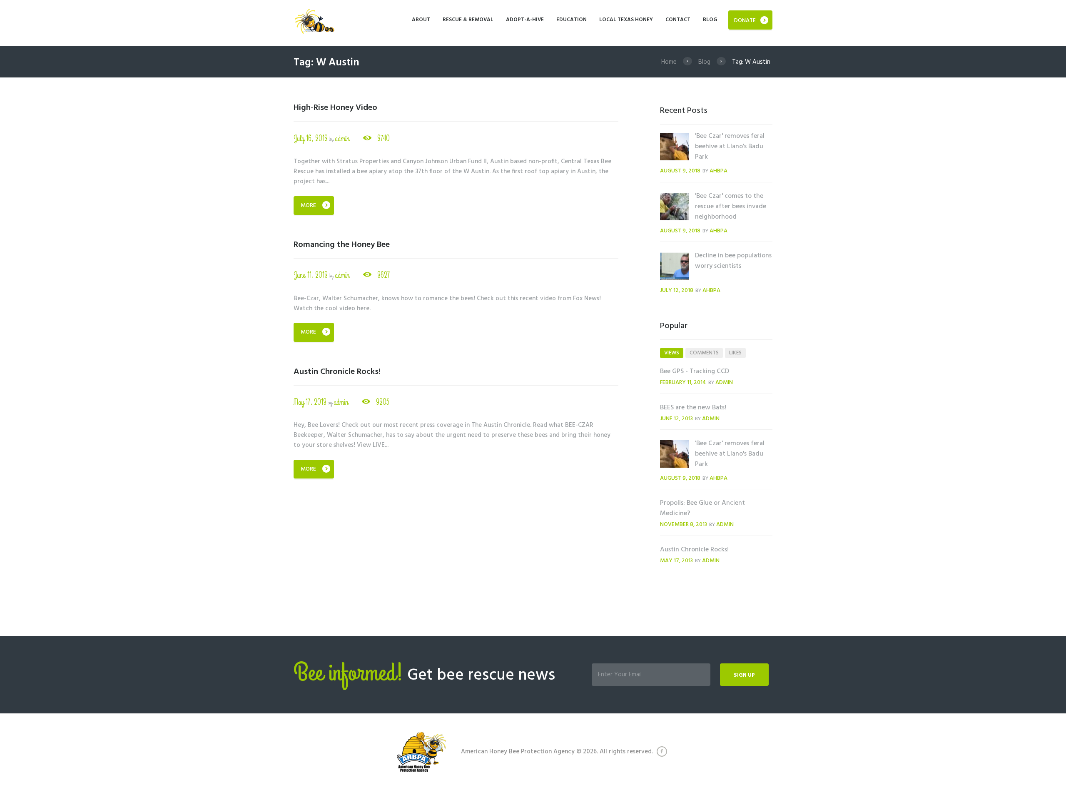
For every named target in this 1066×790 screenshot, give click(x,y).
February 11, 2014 (683, 382)
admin (342, 138)
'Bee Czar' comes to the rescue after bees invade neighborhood (730, 206)
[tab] (671, 353)
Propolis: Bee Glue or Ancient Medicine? (702, 508)
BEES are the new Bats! (693, 407)
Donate (745, 20)
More (308, 205)
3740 (383, 138)
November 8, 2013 (683, 524)
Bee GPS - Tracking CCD (694, 371)
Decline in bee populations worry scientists (733, 261)
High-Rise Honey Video (335, 108)
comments (704, 353)
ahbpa (718, 171)
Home (669, 62)
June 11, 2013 (311, 275)
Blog (704, 62)
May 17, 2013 (310, 402)
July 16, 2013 (311, 138)
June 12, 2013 (676, 418)
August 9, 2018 (680, 171)
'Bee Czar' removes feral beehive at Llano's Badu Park (730, 146)
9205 (382, 402)
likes (735, 353)
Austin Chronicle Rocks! (337, 372)
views (671, 353)
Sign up (744, 675)
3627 (383, 275)
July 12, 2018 (676, 290)
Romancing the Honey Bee (342, 245)
